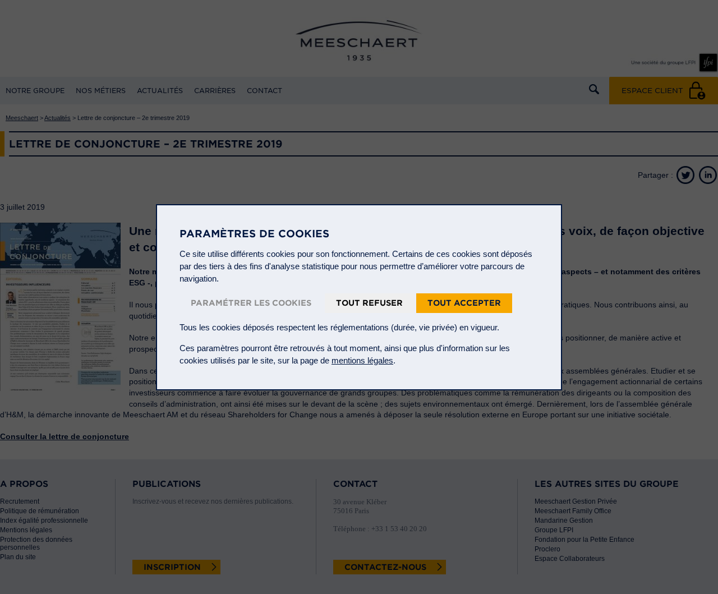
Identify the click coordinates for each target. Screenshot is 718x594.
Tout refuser (369, 302)
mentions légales (362, 360)
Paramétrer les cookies (251, 302)
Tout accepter (464, 302)
